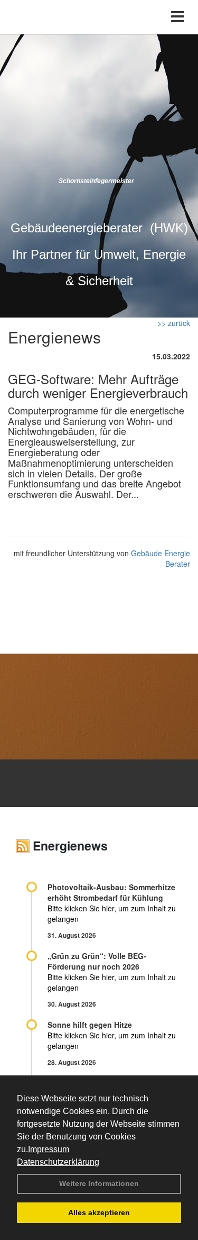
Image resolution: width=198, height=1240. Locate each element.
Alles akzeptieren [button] (99, 1212)
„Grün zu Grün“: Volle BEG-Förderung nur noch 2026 (97, 961)
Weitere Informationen (99, 1183)
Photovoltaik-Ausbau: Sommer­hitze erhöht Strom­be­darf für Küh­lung (111, 892)
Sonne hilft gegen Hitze (90, 1024)
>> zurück (173, 323)
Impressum (48, 1149)
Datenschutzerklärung (58, 1161)
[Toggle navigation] (177, 17)
